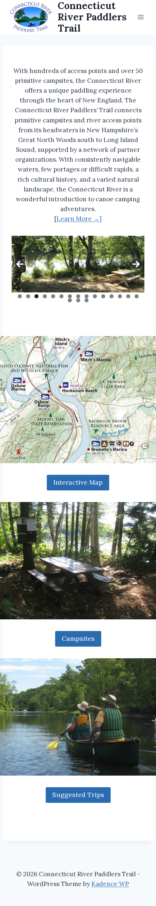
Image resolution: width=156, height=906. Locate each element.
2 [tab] (28, 296)
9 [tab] (87, 296)
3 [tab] (36, 296)
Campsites (78, 638)
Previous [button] (20, 264)
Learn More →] (79, 219)
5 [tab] (53, 296)
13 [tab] (120, 296)
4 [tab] (45, 296)
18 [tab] (87, 300)
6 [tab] (61, 296)
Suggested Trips (78, 794)
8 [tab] (78, 296)
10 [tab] (95, 296)
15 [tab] (137, 296)
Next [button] (136, 264)
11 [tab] (103, 296)
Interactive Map (78, 482)
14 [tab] (128, 296)
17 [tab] (78, 300)
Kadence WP (110, 884)
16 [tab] (70, 300)
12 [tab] (112, 296)
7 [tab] (70, 296)
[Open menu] (140, 17)
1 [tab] (20, 296)
